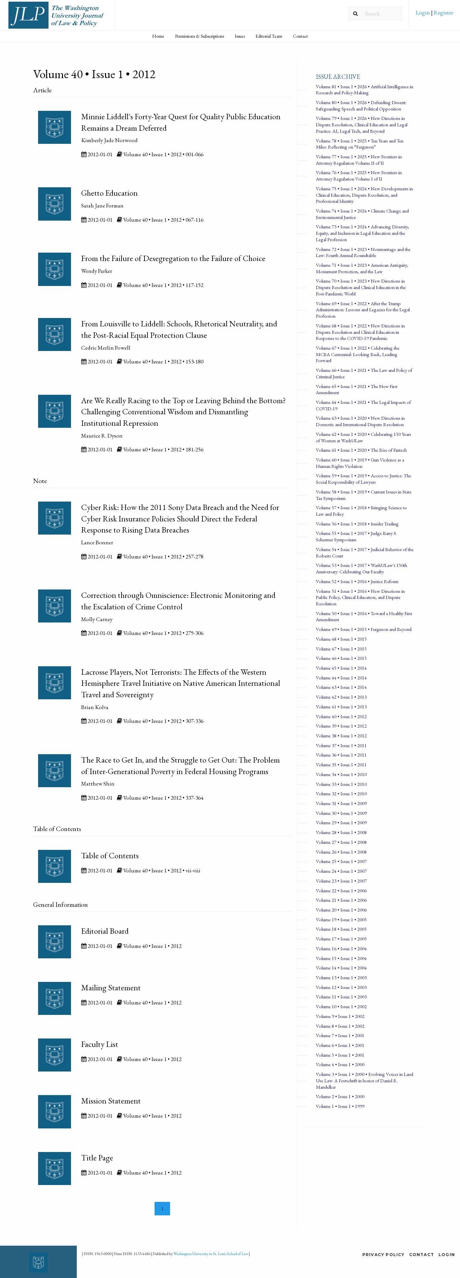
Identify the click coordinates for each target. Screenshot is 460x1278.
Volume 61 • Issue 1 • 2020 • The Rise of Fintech (361, 450)
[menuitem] (434, 15)
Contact (300, 36)
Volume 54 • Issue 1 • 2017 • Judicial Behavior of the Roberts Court (365, 552)
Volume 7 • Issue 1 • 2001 (340, 1035)
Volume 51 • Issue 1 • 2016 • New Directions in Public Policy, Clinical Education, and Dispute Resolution (360, 597)
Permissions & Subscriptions (199, 36)
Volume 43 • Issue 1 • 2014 (341, 687)
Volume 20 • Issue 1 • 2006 (341, 909)
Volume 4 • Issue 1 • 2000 (340, 1064)
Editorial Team (269, 36)
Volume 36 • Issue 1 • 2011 (341, 755)
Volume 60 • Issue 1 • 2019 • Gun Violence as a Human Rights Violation (360, 462)
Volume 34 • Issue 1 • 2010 (341, 774)
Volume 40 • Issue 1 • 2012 (341, 716)
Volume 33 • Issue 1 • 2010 (341, 784)
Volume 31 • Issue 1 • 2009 (341, 803)
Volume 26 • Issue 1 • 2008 (341, 852)
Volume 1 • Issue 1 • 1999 (340, 1106)
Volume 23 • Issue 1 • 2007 (341, 880)
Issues (240, 36)
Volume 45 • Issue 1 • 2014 (341, 668)
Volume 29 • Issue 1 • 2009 (341, 822)
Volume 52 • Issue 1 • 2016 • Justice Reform (357, 581)
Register (443, 12)
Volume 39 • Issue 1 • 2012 (341, 726)
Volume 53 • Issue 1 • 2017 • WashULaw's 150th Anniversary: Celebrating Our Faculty (361, 568)
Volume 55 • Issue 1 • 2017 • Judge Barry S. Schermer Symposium (356, 536)
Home (158, 36)
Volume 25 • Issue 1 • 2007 (341, 861)
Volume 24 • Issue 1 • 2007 (341, 871)
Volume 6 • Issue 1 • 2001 (340, 1045)
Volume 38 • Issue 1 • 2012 (341, 735)
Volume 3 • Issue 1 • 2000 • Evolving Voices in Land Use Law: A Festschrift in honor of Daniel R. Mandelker (364, 1080)
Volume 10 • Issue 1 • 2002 (341, 1006)
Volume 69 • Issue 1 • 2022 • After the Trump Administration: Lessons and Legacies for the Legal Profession (363, 309)
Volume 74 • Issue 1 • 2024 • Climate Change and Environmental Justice (362, 213)
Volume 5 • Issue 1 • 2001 (340, 1055)
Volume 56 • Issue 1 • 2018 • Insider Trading (357, 523)
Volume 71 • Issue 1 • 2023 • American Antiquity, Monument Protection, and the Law (362, 268)
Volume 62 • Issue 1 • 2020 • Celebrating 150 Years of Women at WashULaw (363, 437)
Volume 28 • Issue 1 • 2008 (341, 832)
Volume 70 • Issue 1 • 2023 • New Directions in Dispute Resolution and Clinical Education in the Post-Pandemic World (361, 287)
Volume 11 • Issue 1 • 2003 (341, 996)
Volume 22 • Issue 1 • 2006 (341, 890)
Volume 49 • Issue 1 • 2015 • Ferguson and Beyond (364, 629)
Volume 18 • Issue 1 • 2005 (341, 929)
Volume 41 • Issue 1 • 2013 (341, 706)
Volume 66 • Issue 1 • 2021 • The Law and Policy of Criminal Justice (364, 373)
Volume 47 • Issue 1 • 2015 (341, 648)
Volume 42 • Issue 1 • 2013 (341, 697)
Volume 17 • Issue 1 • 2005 (341, 938)
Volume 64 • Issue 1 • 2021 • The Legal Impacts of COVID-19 (363, 405)
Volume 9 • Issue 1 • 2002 (340, 1016)
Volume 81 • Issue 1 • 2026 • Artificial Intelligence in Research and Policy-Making (364, 89)
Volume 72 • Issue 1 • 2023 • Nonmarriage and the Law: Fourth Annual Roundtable (363, 252)
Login (423, 12)
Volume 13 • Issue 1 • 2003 (341, 977)
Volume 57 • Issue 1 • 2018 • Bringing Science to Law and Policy (361, 510)
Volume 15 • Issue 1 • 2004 (341, 958)
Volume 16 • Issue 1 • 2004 (341, 948)
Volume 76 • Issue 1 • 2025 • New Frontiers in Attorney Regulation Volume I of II (359, 175)
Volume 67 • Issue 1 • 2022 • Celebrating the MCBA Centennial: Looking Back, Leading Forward (357, 354)
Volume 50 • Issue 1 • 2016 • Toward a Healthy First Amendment (364, 616)
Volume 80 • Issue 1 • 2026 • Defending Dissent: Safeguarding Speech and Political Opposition (361, 105)
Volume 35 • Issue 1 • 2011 (341, 764)
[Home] (57, 17)
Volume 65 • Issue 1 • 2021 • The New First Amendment (356, 389)
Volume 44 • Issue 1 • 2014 (341, 677)
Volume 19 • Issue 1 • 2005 (341, 919)
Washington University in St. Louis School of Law (210, 1253)
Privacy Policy (383, 1254)
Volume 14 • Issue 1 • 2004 (341, 967)
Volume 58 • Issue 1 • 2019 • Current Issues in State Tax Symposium (364, 494)
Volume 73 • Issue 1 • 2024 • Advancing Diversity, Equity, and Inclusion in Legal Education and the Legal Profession (362, 232)
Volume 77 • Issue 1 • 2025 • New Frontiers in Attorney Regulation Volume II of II (359, 159)
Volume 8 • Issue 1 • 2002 (340, 1026)
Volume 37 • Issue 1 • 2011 (341, 745)
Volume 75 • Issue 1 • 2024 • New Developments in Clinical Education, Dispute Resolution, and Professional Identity (364, 194)
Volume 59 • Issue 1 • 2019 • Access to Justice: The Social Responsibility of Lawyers (363, 478)
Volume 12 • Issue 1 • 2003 (341, 987)
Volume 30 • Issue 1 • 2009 (341, 813)
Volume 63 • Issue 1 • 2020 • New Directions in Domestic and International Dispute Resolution (360, 421)
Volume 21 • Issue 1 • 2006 (341, 900)
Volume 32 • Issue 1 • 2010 (341, 793)
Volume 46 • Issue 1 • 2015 (341, 658)
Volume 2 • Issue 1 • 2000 (340, 1096)
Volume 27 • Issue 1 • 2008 (341, 842)
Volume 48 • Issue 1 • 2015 (341, 639)
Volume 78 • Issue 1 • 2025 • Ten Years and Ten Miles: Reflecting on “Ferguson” (359, 143)
